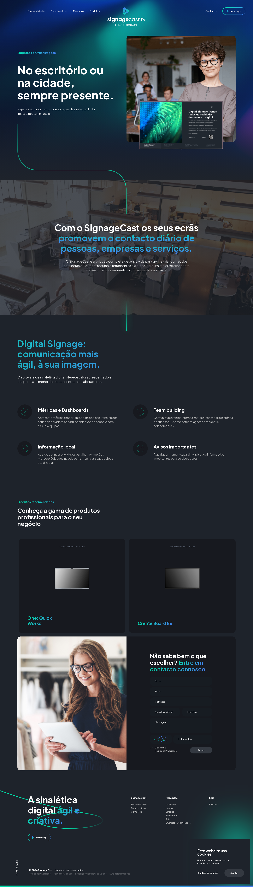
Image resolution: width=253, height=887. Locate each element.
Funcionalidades (139, 804)
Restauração (172, 815)
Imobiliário (171, 804)
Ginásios (170, 811)
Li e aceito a (160, 748)
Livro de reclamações (120, 873)
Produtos (214, 804)
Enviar (201, 750)
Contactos (136, 811)
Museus (169, 808)
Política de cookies (208, 873)
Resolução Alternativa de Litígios (91, 873)
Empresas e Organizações (178, 822)
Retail (168, 819)
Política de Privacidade (166, 751)
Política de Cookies (63, 873)
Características (138, 808)
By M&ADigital (17, 868)
